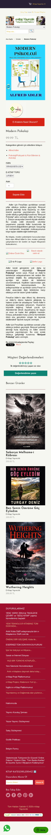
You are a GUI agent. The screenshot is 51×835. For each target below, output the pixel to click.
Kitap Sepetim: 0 (39, 4)
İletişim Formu (12, 749)
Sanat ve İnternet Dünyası (17, 655)
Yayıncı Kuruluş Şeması (16, 712)
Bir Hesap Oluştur (38, 12)
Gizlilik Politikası (13, 739)
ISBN (8, 163)
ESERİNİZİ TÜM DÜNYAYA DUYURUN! (24, 645)
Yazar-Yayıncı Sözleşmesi (17, 721)
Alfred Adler (14, 150)
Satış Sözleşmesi (13, 730)
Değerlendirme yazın (25, 373)
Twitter (8, 795)
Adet (8, 181)
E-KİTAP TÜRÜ (13, 172)
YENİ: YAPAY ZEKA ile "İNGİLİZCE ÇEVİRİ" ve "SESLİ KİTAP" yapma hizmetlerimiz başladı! (21, 615)
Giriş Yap (23, 12)
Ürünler (18, 39)
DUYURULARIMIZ (15, 609)
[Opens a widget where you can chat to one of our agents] (40, 830)
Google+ (31, 795)
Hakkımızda (11, 703)
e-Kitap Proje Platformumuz (18, 677)
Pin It (18, 344)
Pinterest (25, 795)
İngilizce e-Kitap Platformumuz (19, 687)
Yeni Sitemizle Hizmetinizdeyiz (19, 666)
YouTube (19, 795)
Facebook (14, 795)
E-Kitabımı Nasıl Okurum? (25, 122)
